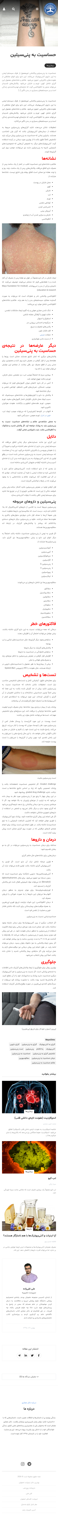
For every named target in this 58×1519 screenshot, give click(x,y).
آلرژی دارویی (14, 1044)
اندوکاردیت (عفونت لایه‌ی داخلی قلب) (35, 1118)
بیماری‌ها (50, 65)
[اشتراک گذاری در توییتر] (32, 1355)
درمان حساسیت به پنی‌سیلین (43, 1058)
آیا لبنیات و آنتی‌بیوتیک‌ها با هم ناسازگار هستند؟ (29, 1236)
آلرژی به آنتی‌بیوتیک (47, 1044)
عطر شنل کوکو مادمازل (29, 1504)
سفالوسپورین (24, 1058)
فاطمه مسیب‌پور (50, 1241)
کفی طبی (29, 1493)
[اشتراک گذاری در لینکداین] (25, 1355)
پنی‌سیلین (30, 1049)
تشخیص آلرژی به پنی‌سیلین (44, 1053)
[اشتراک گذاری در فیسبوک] (38, 1355)
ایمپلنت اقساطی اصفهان (29, 1499)
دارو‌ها (29, 1229)
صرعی (42, 334)
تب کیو (52, 1178)
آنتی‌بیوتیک (50, 1049)
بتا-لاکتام (39, 1049)
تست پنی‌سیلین (16, 1049)
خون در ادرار (46, 415)
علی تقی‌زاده (29, 1289)
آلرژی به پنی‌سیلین (29, 1044)
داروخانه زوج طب (29, 1488)
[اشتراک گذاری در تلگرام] (19, 1355)
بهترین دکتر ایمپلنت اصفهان (29, 1482)
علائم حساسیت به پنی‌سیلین (43, 1063)
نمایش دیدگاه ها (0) (27, 1376)
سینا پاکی (52, 1184)
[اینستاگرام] (22, 1464)
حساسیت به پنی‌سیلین (21, 1053)
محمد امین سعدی (49, 1124)
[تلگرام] (29, 1464)
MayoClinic (50, 1040)
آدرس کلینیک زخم (29, 1510)
